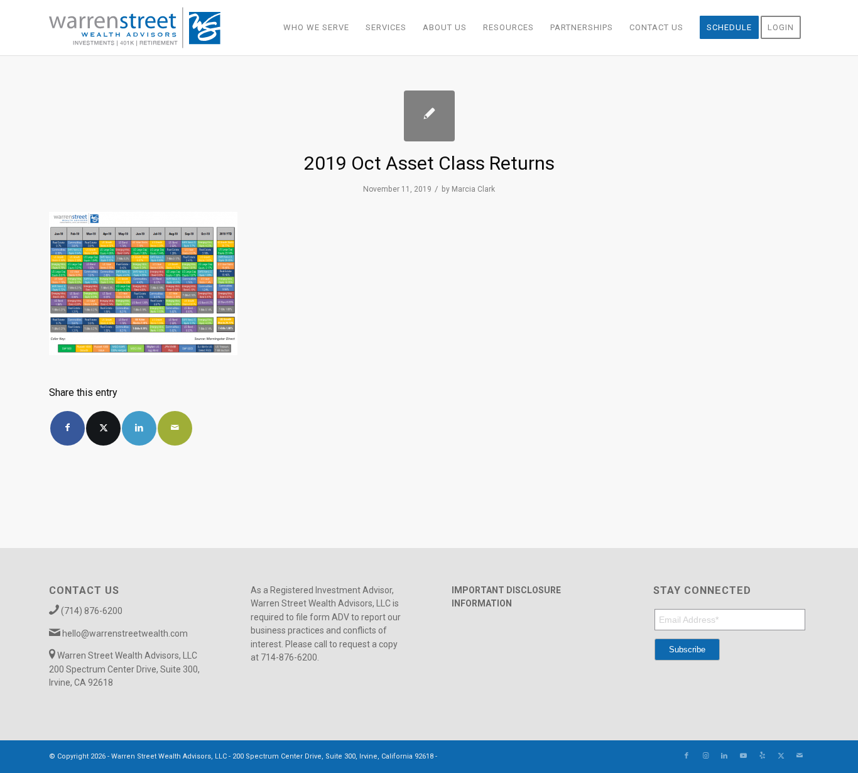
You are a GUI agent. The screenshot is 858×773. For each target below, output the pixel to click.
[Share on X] (103, 428)
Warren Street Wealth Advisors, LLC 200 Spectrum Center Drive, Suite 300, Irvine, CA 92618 (124, 669)
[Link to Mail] (799, 756)
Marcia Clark (473, 189)
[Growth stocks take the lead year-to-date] (429, 115)
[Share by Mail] (175, 428)
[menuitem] (316, 27)
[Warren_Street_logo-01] (134, 27)
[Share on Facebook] (67, 428)
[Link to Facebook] (686, 756)
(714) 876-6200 (91, 611)
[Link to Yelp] (761, 756)
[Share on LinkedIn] (139, 428)
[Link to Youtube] (743, 756)
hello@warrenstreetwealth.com (125, 633)
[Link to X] (780, 756)
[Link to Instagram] (705, 756)
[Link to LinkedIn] (724, 756)
